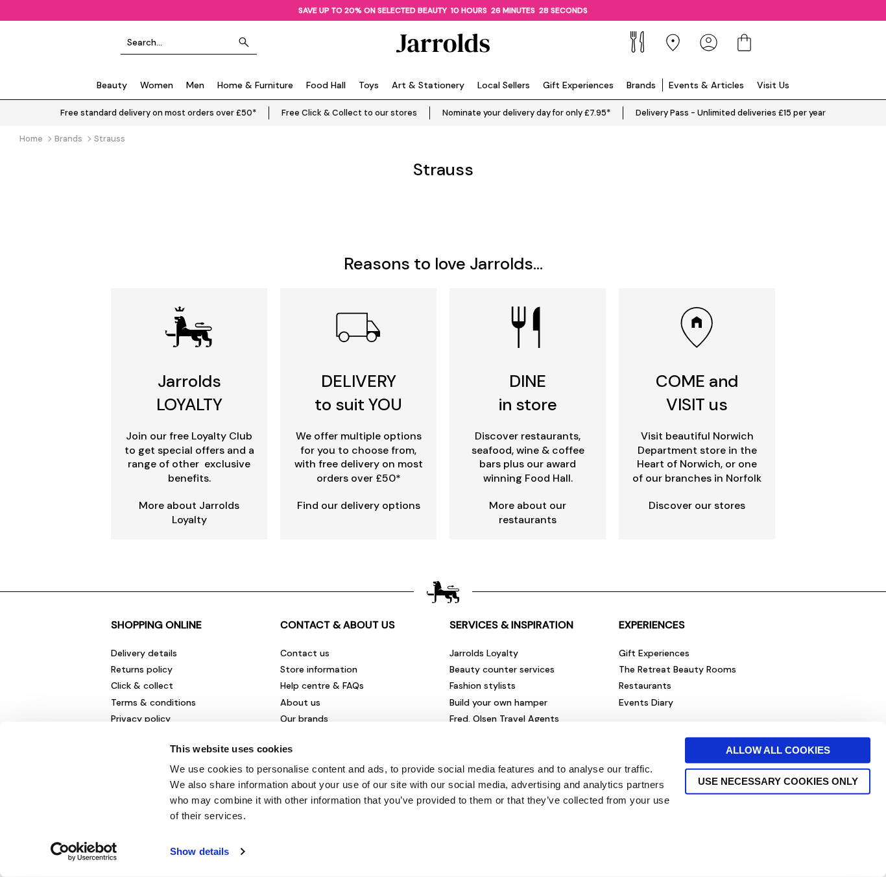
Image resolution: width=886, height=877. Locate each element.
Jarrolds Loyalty (483, 653)
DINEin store (528, 392)
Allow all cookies (778, 750)
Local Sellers (503, 85)
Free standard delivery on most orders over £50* (158, 112)
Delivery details (144, 653)
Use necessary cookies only (778, 780)
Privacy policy (141, 718)
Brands (641, 85)
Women (156, 85)
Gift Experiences (578, 85)
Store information (318, 669)
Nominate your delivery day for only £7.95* (526, 112)
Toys (369, 85)
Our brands (304, 718)
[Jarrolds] (443, 42)
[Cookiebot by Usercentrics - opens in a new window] (84, 851)
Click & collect (142, 685)
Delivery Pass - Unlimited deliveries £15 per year (731, 112)
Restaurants (645, 685)
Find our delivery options (358, 505)
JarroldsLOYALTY (189, 392)
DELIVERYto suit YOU (358, 392)
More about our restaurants (527, 512)
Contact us (304, 653)
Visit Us (773, 85)
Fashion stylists (482, 685)
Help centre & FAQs (322, 685)
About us (300, 702)
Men (195, 85)
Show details (199, 851)
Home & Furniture (255, 85)
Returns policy (142, 669)
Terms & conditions (153, 702)
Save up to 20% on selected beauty (373, 10)
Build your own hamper (498, 702)
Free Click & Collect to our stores (349, 112)
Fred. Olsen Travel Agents (504, 718)
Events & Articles (706, 85)
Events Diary (646, 702)
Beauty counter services (502, 669)
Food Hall (326, 85)
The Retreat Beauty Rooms (677, 669)
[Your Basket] (744, 42)
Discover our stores (697, 505)
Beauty (112, 85)
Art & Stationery (428, 85)
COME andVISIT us (697, 392)
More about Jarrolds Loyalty (189, 512)
